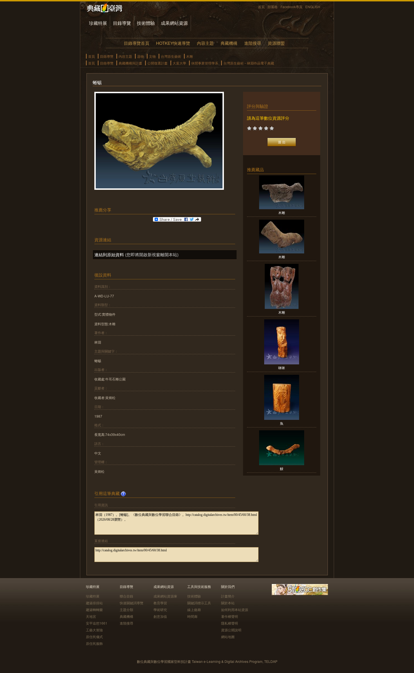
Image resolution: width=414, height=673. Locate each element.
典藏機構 (229, 43)
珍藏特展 (98, 23)
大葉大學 (179, 63)
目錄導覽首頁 (136, 43)
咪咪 (281, 367)
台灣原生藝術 (171, 56)
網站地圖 (228, 636)
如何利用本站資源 (234, 609)
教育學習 (160, 602)
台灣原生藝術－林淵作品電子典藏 (248, 63)
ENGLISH (312, 6)
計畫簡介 (228, 596)
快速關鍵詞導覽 (131, 602)
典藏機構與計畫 (130, 63)
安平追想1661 (96, 623)
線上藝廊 (194, 609)
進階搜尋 (252, 43)
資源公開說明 (231, 629)
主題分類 (126, 609)
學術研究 (160, 609)
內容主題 (205, 43)
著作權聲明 (229, 616)
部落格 (273, 6)
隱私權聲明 (229, 623)
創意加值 (160, 616)
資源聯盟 (276, 43)
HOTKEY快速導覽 (173, 43)
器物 (140, 56)
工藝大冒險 (94, 629)
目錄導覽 (122, 23)
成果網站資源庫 (165, 596)
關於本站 (228, 602)
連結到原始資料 (109, 254)
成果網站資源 (174, 23)
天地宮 (91, 616)
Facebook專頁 (291, 6)
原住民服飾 (94, 643)
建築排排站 (94, 602)
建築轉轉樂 (94, 609)
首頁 (261, 6)
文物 (152, 56)
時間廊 (192, 616)
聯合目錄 (126, 596)
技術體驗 (146, 23)
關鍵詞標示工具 (199, 602)
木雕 (189, 56)
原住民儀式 (94, 636)
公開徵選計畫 (157, 63)
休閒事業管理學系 (204, 63)
